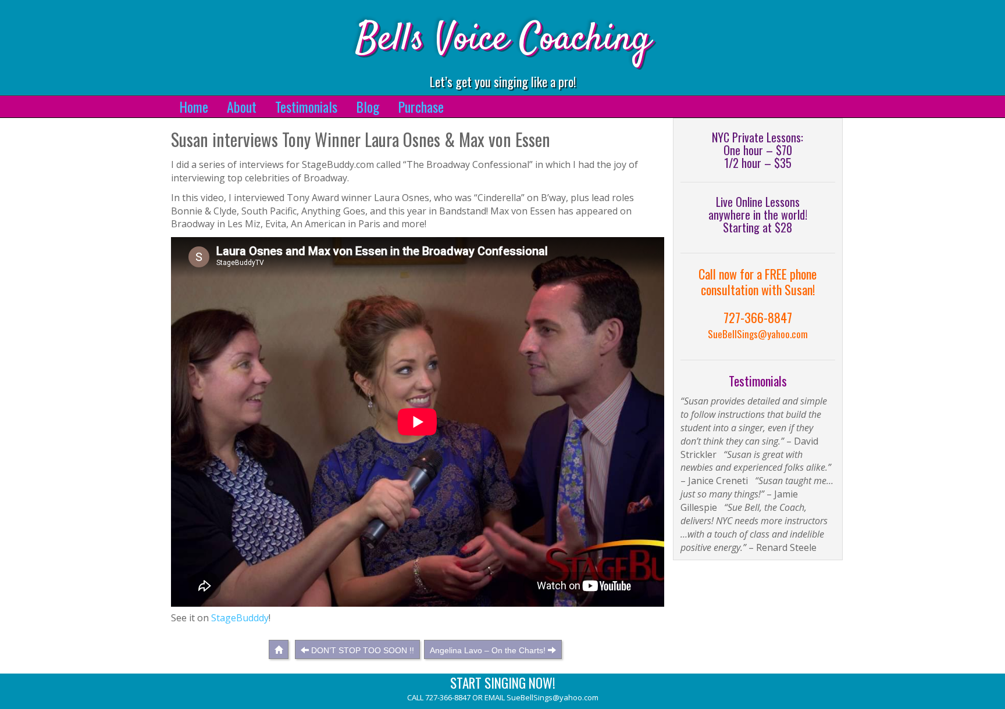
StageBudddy (240, 617)
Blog (367, 106)
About (241, 106)
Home (193, 106)
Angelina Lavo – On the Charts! (488, 650)
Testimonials (306, 106)
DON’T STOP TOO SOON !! (362, 650)
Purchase (421, 106)
